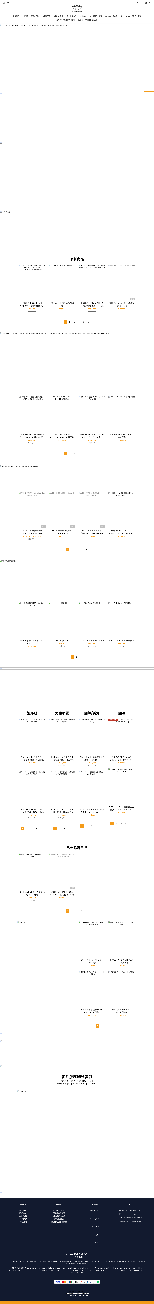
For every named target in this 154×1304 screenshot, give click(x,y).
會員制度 (23, 1216)
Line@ (95, 1235)
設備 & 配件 (58, 16)
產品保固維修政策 (59, 1222)
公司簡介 (23, 1210)
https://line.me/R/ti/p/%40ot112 (82, 1084)
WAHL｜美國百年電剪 (133, 16)
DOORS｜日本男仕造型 (113, 16)
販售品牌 (23, 1222)
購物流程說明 (59, 1213)
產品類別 (23, 1219)
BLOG (80, 20)
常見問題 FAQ (59, 1210)
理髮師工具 (35, 16)
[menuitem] (65, 322)
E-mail (95, 1243)
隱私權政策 (72, 1291)
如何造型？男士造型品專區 (65, 20)
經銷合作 (23, 1213)
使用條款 (81, 1291)
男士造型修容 (71, 16)
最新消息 (16, 16)
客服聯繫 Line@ (91, 20)
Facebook (95, 1210)
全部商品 (25, 16)
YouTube (95, 1226)
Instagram (95, 1218)
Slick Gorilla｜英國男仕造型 (91, 16)
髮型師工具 (46, 16)
